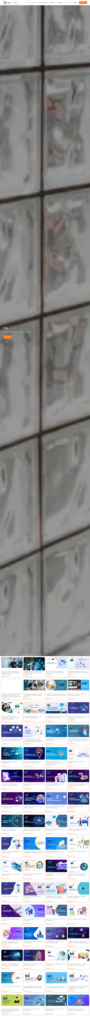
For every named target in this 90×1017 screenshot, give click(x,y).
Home (29, 2)
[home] (11, 3)
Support (75, 2)
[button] (35, 2)
